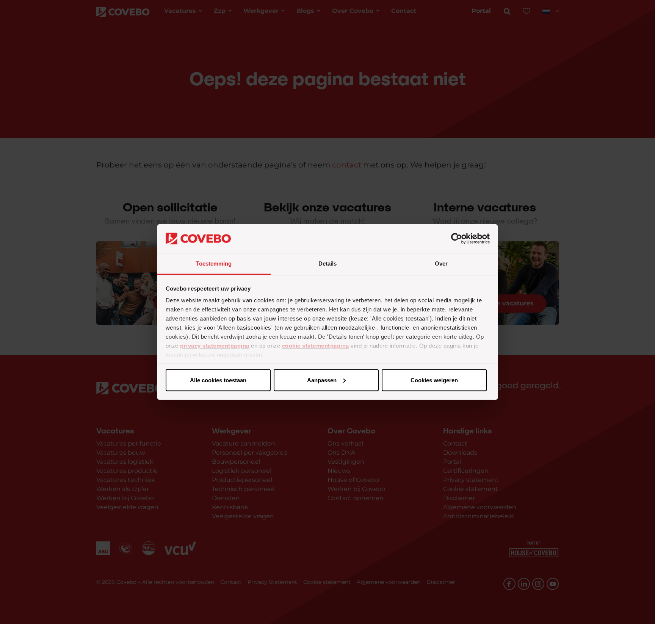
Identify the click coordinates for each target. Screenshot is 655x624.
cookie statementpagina (315, 345)
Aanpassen (322, 380)
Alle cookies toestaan (218, 380)
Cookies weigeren (434, 380)
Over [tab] (441, 263)
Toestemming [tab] (214, 263)
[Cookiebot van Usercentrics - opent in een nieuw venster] (456, 238)
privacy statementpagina (214, 345)
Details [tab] (327, 263)
